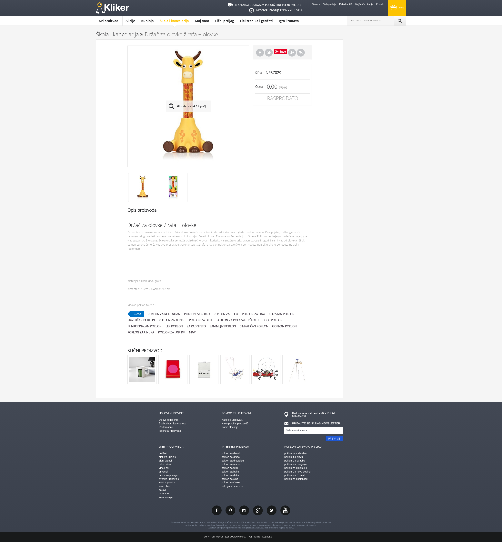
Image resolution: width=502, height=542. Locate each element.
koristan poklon (282, 314)
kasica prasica (167, 482)
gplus (258, 510)
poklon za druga (231, 456)
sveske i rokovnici (169, 478)
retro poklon (165, 464)
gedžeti (163, 453)
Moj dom (202, 20)
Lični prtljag (224, 20)
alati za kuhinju (167, 456)
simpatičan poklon (254, 326)
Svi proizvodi (109, 20)
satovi (162, 489)
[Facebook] (260, 53)
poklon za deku (230, 475)
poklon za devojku (232, 453)
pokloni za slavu (293, 456)
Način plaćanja (230, 427)
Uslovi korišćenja (168, 419)
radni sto (164, 493)
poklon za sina (253, 314)
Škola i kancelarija (174, 20)
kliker (112, 8)
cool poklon (273, 320)
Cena (259, 86)
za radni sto (196, 326)
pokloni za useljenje (295, 464)
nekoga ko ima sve (232, 486)
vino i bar (164, 467)
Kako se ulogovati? (232, 419)
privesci (163, 471)
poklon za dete (201, 320)
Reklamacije (166, 427)
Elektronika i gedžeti (256, 20)
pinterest (230, 510)
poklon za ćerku (197, 314)
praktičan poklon (141, 320)
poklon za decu (226, 314)
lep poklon (174, 326)
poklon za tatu (230, 467)
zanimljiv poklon (223, 326)
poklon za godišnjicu (295, 478)
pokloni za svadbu (294, 460)
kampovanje (166, 497)
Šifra (258, 72)
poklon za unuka (140, 332)
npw (192, 332)
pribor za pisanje (168, 475)
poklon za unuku (171, 332)
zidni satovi (165, 460)
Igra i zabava (289, 20)
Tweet (269, 53)
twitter (271, 510)
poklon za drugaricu (233, 460)
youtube (285, 510)
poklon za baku (230, 471)
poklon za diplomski (295, 467)
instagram (244, 510)
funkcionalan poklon (144, 326)
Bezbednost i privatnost (172, 423)
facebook (217, 510)
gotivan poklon (284, 326)
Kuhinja (147, 20)
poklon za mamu (231, 464)
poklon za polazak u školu (237, 320)
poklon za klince (172, 320)
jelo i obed (164, 486)
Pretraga (400, 21)
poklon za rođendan (164, 314)
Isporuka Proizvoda (170, 430)
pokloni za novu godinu (297, 471)
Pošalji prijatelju (292, 53)
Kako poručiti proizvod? (235, 423)
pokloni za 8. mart (294, 475)
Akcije (130, 20)
